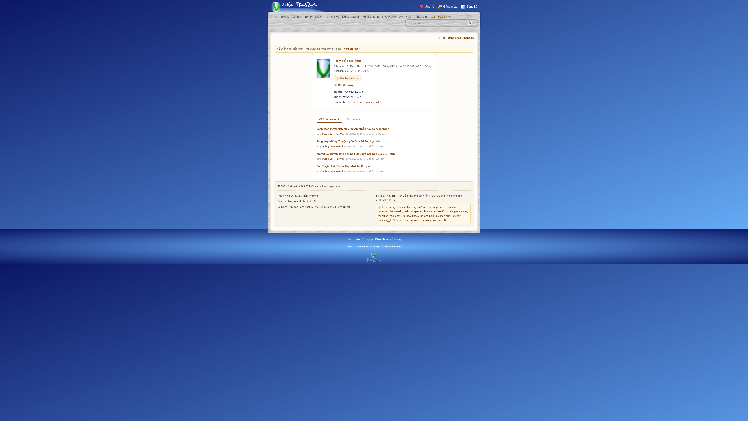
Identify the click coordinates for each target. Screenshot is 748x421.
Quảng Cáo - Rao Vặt (333, 134)
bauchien (453, 207)
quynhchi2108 (443, 216)
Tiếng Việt (421, 16)
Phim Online (370, 16)
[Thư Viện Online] (299, 6)
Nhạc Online (350, 16)
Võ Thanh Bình (440, 220)
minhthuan (426, 211)
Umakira (426, 220)
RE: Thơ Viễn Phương (405, 196)
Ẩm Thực (405, 16)
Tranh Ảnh (389, 16)
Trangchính (276, 16)
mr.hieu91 (438, 211)
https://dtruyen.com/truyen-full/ (365, 102)
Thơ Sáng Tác (453, 196)
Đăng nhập (454, 37)
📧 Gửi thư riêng (344, 85)
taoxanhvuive (412, 220)
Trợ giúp (367, 239)
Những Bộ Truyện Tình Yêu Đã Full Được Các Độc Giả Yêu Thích (356, 153)
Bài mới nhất (354, 119)
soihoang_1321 (386, 220)
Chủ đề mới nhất (329, 119)
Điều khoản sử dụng (388, 239)
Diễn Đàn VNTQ (441, 16)
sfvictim (457, 216)
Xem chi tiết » (352, 48)
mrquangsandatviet (456, 211)
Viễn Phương (310, 196)
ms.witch (383, 216)
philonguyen (427, 216)
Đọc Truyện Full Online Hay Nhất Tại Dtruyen (343, 166)
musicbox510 (397, 216)
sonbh (400, 220)
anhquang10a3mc (436, 207)
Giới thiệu (354, 239)
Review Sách (312, 16)
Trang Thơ (331, 16)
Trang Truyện (291, 16)
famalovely (396, 211)
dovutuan (383, 211)
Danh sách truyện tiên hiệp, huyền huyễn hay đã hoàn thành (353, 128)
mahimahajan (411, 211)
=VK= (421, 207)
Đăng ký (469, 37)
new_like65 (412, 216)
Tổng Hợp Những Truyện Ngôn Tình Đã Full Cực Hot (348, 141)
